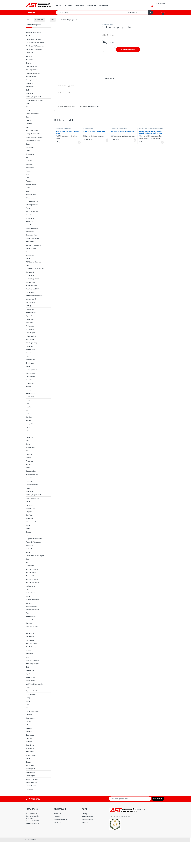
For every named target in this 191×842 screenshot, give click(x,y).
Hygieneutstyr (30, 447)
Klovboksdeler (31, 508)
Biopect (28, 762)
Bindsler (28, 63)
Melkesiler (29, 164)
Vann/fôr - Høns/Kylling (33, 245)
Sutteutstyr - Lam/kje (32, 238)
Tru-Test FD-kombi (32, 569)
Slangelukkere (30, 292)
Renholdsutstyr (31, 677)
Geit (27, 559)
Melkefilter (29, 545)
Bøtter (28, 144)
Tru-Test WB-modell (32, 582)
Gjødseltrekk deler (32, 691)
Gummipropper (31, 282)
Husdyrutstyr (30, 424)
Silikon (28, 708)
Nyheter (28, 674)
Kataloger (57, 816)
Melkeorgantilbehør (32, 609)
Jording (28, 390)
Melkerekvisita (30, 593)
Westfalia (29, 731)
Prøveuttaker (30, 566)
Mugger (28, 171)
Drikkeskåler (30, 154)
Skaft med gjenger (32, 130)
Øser (27, 174)
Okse (27, 414)
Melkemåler (30, 549)
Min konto (68, 5)
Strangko (29, 728)
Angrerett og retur (87, 819)
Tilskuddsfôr (30, 242)
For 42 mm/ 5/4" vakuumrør (35, 43)
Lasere (28, 657)
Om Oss (58, 5)
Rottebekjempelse (32, 484)
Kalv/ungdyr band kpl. (33, 73)
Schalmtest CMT (31, 694)
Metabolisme (30, 765)
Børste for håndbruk (32, 114)
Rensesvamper (31, 616)
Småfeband (30, 86)
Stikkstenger (30, 670)
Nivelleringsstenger (32, 663)
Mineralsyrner (30, 769)
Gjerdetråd (29, 380)
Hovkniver (29, 505)
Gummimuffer (30, 275)
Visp (27, 191)
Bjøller (28, 90)
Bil (27, 535)
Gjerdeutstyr (30, 363)
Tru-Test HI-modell (32, 579)
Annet (28, 36)
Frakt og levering (87, 816)
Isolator (28, 386)
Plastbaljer (29, 181)
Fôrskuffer (29, 322)
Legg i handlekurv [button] (77, 142)
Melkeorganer (30, 586)
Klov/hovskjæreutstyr (33, 498)
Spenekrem (30, 745)
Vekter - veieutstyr (32, 779)
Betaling (84, 814)
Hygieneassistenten (32, 599)
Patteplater (29, 346)
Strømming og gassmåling (34, 295)
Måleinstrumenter (31, 522)
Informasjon (91, 5)
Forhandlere (79, 5)
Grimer (28, 400)
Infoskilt (28, 464)
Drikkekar (29, 215)
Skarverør (29, 623)
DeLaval (28, 721)
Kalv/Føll (28, 407)
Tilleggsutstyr (30, 393)
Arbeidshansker (31, 451)
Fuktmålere (29, 653)
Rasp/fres (29, 512)
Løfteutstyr (29, 437)
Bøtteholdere (30, 147)
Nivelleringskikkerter (32, 660)
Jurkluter (29, 603)
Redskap (29, 124)
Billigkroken (30, 59)
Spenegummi (30, 718)
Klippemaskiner (31, 336)
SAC (27, 725)
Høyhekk (29, 225)
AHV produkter (31, 755)
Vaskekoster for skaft (33, 140)
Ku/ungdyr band (31, 76)
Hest (27, 403)
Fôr (27, 157)
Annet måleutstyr (31, 647)
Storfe (28, 444)
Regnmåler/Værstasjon (33, 542)
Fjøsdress (29, 454)
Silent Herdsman (31, 198)
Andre (28, 103)
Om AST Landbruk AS (61, 819)
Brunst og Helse (31, 194)
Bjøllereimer (30, 93)
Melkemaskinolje (31, 606)
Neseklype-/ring (31, 343)
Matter (28, 467)
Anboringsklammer (32, 205)
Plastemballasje (31, 184)
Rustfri (28, 188)
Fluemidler (29, 481)
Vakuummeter (30, 302)
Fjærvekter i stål (31, 786)
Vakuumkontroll (31, 299)
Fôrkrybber (29, 221)
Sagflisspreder (31, 349)
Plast (27, 177)
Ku (27, 410)
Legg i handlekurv (129, 49)
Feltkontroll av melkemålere (35, 269)
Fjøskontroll (29, 252)
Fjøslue (28, 457)
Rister (28, 687)
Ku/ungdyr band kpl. (32, 80)
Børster (28, 117)
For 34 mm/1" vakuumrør (34, 39)
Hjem (27, 20)
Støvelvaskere (30, 680)
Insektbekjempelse (32, 474)
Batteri (28, 366)
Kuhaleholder (30, 339)
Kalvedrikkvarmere (32, 228)
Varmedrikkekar (31, 248)
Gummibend (30, 272)
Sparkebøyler (123, 128)
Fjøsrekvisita (39, 20)
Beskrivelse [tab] (109, 78)
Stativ (28, 667)
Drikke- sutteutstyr (32, 201)
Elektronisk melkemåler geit (35, 556)
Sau (27, 441)
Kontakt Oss (103, 5)
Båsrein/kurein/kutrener (33, 32)
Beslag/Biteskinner (32, 211)
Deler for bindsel (31, 66)
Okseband (29, 83)
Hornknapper (67, 128)
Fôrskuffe (29, 161)
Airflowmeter (30, 255)
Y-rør (27, 630)
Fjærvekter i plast (31, 782)
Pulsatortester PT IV (32, 289)
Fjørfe (28, 427)
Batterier (29, 532)
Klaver (28, 488)
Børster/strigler (143, 128)
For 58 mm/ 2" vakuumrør (34, 49)
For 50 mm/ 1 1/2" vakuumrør (35, 46)
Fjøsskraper (30, 319)
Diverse (28, 650)
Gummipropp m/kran (32, 279)
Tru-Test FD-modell (32, 572)
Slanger (28, 698)
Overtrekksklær (31, 471)
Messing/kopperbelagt (33, 97)
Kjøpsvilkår (85, 822)
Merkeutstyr (30, 633)
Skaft (52, 20)
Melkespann (30, 167)
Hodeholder (30, 329)
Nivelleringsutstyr (31, 643)
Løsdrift (28, 120)
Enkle (28, 265)
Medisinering (30, 231)
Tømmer (28, 420)
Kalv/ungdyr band (32, 70)
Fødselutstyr (30, 326)
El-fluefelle (29, 478)
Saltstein (28, 353)
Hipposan (29, 738)
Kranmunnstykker (31, 285)
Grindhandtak (30, 383)
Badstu (28, 528)
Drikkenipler (30, 218)
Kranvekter (29, 789)
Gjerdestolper (30, 373)
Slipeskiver (29, 518)
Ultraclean (29, 714)
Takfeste (29, 56)
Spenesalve (30, 735)
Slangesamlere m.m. (32, 711)
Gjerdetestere (30, 376)
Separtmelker (30, 620)
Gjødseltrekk (30, 397)
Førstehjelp (29, 461)
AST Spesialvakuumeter (33, 262)
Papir (27, 613)
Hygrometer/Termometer (34, 538)
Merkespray (30, 640)
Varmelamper (30, 775)
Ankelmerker (30, 636)
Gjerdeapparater (31, 370)
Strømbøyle (30, 53)
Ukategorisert (30, 772)
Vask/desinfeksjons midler (34, 684)
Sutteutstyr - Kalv (31, 235)
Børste (28, 110)
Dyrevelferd (151, 128)
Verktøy (28, 305)
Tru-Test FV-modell (32, 576)
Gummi (28, 701)
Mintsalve (29, 742)
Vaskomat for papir (32, 626)
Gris (27, 430)
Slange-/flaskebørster (33, 134)
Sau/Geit (29, 417)
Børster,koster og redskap (34, 100)
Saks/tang (29, 515)
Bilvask (28, 107)
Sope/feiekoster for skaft (34, 137)
